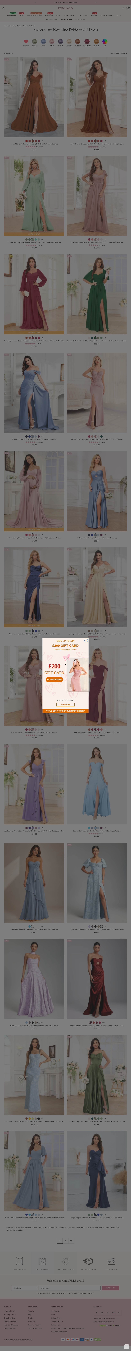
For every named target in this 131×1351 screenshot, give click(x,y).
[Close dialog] (86, 640)
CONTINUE (65, 705)
